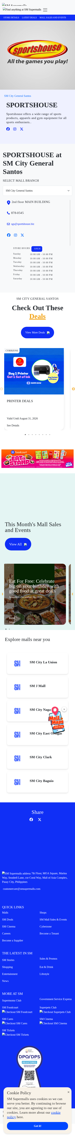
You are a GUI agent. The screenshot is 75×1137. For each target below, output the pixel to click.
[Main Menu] (45, 10)
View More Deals (35, 332)
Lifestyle (44, 973)
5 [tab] (39, 434)
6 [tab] (42, 434)
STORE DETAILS (11, 17)
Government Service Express (56, 999)
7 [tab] (46, 434)
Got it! (37, 1125)
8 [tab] (49, 434)
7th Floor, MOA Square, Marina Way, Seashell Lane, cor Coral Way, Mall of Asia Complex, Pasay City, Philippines (35, 877)
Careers (6, 933)
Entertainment (9, 973)
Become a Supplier (12, 940)
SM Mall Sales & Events (53, 919)
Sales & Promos (48, 958)
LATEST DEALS (29, 17)
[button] (22, 10)
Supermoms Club (11, 1000)
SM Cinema (8, 926)
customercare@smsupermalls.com (21, 888)
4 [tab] (36, 434)
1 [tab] (25, 434)
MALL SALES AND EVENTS (53, 17)
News (5, 980)
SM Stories (8, 960)
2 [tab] (29, 434)
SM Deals (7, 919)
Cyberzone (46, 926)
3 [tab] (32, 434)
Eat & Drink (46, 966)
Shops (43, 912)
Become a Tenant (49, 933)
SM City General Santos (17, 95)
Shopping (7, 966)
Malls (5, 912)
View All (16, 544)
